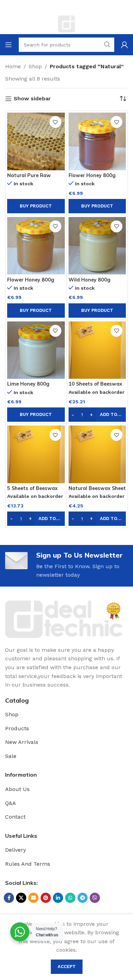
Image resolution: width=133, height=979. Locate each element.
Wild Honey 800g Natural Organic (89, 283)
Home (13, 66)
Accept (67, 966)
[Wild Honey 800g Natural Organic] (97, 246)
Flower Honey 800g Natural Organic (92, 178)
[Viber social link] (95, 898)
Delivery (15, 850)
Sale (10, 756)
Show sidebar (32, 99)
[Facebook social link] (9, 898)
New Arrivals (21, 742)
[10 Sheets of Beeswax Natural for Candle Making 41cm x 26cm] (97, 350)
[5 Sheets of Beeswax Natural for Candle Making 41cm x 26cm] (36, 454)
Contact (15, 817)
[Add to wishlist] (55, 122)
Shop (35, 66)
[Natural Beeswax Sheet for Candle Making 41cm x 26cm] (97, 454)
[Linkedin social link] (58, 898)
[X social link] (21, 898)
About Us (17, 789)
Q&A (10, 803)
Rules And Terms (27, 864)
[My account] (124, 45)
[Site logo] (66, 23)
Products (17, 728)
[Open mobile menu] (8, 45)
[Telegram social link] (82, 898)
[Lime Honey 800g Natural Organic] (36, 350)
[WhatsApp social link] (70, 898)
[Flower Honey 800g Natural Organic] (97, 141)
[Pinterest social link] (46, 898)
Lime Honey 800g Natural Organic (28, 387)
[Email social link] (33, 898)
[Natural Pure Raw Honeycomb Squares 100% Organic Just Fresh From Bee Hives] (36, 141)
